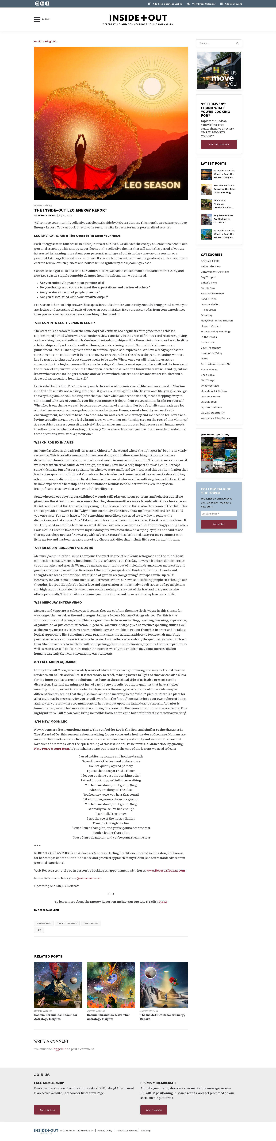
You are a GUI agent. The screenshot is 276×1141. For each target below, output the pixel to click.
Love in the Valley (211, 353)
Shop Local (208, 374)
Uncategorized (210, 385)
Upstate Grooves (211, 396)
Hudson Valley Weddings (216, 331)
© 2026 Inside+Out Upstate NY (76, 1130)
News (204, 358)
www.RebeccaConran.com (165, 870)
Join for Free (47, 1110)
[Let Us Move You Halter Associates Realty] (219, 70)
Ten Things (208, 380)
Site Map (146, 1130)
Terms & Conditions (126, 1130)
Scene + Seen (209, 369)
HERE (163, 901)
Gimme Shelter (210, 304)
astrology (44, 923)
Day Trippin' (208, 277)
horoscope (91, 923)
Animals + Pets (210, 260)
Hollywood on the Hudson (217, 320)
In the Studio (209, 336)
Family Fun (208, 288)
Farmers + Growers (213, 293)
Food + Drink (208, 298)
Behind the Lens (211, 266)
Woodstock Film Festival (216, 418)
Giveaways (207, 315)
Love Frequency (211, 347)
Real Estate (209, 309)
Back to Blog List (45, 41)
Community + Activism (215, 271)
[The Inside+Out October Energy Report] (164, 1006)
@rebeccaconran (89, 878)
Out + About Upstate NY (215, 363)
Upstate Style (209, 401)
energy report (67, 923)
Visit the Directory (219, 144)
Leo (39, 930)
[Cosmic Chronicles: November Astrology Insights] (111, 1006)
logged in (60, 1049)
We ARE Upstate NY (213, 412)
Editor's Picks (209, 282)
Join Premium (154, 1110)
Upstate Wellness (43, 205)
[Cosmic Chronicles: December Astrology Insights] (58, 1006)
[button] (207, 443)
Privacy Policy (104, 1130)
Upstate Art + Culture (214, 391)
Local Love (207, 342)
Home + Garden (210, 326)
